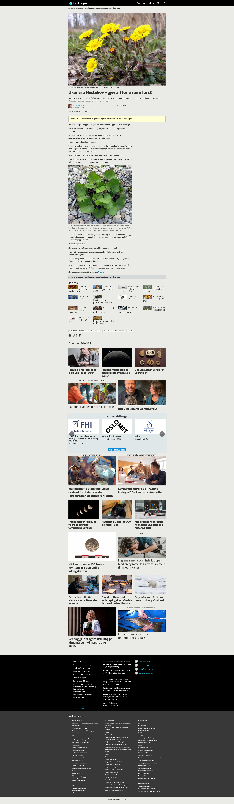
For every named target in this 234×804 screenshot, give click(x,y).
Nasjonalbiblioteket (111, 734)
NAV (73, 783)
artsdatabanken (85, 331)
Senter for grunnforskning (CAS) (148, 738)
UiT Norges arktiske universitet (147, 763)
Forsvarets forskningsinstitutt (81, 742)
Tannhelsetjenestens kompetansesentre (150, 758)
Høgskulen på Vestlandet (79, 763)
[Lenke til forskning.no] (100, 2)
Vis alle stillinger (117, 450)
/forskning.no (144, 665)
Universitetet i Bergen (144, 768)
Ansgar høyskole (77, 720)
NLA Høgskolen (109, 720)
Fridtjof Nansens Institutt (79, 747)
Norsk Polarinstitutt (111, 774)
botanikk (73, 331)
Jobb (157, 3)
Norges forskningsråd (111, 767)
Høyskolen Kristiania (78, 765)
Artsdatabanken (76, 725)
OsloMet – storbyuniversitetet (114, 790)
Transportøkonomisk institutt (147, 760)
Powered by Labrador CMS (117, 799)
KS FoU (74, 770)
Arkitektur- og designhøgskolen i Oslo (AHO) (85, 723)
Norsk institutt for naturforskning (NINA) (117, 785)
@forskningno (144, 661)
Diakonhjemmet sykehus (79, 728)
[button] (71, 434)
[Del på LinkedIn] (76, 335)
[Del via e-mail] (79, 335)
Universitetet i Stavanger (145, 776)
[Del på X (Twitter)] (73, 335)
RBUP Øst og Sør (143, 725)
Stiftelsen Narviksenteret (145, 750)
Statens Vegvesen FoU (144, 747)
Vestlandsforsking (143, 783)
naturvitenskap (119, 331)
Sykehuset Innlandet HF (145, 755)
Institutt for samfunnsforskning (81, 768)
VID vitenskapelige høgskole (146, 788)
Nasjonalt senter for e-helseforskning (116, 744)
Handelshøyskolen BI (78, 750)
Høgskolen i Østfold (78, 758)
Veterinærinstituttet (144, 786)
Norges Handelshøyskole (112, 764)
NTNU (107, 732)
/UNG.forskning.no (146, 669)
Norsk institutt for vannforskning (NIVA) (117, 787)
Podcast (151, 3)
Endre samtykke (79, 709)
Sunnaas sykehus (143, 752)
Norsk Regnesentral (111, 777)
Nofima (107, 754)
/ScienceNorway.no (146, 673)
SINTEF (140, 735)
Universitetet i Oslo (143, 773)
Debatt (138, 3)
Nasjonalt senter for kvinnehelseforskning (117, 747)
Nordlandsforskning (111, 759)
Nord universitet (110, 756)
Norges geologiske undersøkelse (114, 769)
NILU (73, 792)
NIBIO (74, 785)
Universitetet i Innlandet (145, 770)
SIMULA (140, 732)
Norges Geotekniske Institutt (113, 762)
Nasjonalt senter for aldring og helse (116, 742)
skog (130, 331)
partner (107, 331)
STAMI (140, 745)
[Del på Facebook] (69, 335)
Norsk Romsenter (110, 780)
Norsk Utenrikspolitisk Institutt (114, 782)
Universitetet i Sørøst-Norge (146, 778)
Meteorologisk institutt (79, 780)
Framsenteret (76, 745)
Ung (144, 3)
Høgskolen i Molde (77, 755)
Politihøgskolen (143, 720)
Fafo (73, 735)
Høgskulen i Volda (77, 760)
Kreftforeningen (77, 773)
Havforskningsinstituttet (79, 752)
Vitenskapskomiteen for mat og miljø (149, 791)
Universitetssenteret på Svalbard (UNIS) (150, 781)
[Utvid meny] (164, 3)
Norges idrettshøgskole (112, 772)
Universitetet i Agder (144, 765)
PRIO (139, 723)
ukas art (98, 331)
